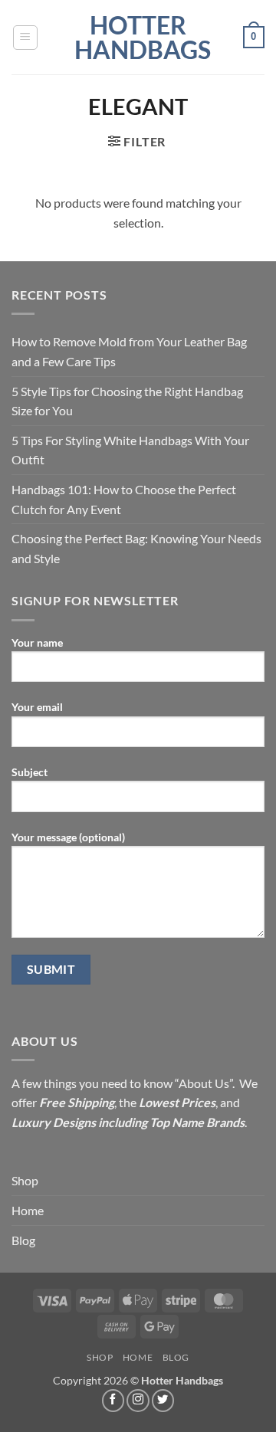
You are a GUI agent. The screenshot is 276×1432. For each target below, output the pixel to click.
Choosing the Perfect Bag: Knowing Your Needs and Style (136, 548)
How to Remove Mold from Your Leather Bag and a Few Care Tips (129, 351)
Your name (37, 642)
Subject (30, 771)
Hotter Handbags (138, 37)
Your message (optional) (68, 837)
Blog (23, 1240)
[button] (25, 37)
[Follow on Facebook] (113, 1400)
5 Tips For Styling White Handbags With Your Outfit (130, 450)
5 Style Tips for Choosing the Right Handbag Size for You (127, 401)
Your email (37, 706)
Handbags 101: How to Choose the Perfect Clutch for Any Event (124, 499)
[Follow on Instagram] (138, 1400)
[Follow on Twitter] (163, 1400)
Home (28, 1210)
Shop (25, 1180)
